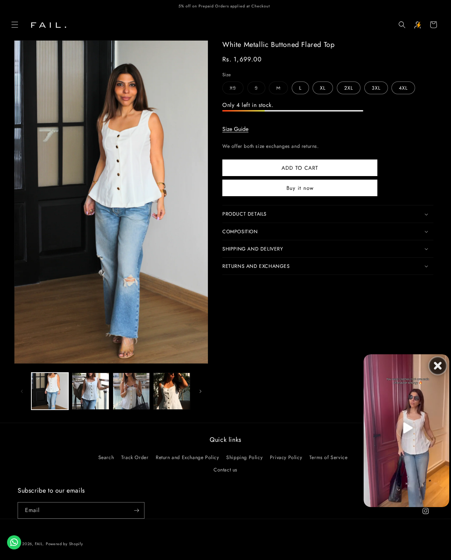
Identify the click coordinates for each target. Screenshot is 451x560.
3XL (376, 87)
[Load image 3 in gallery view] (131, 391)
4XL (403, 87)
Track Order (135, 457)
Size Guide (235, 129)
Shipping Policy (244, 457)
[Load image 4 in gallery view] (171, 391)
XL (323, 87)
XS (236, 89)
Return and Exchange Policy (187, 457)
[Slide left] (22, 391)
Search (106, 457)
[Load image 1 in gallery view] (49, 391)
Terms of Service (328, 457)
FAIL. (39, 544)
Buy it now (300, 188)
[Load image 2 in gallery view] (90, 391)
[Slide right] (200, 391)
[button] (15, 24)
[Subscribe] (136, 510)
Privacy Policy (286, 457)
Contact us (225, 469)
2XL (348, 87)
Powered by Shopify (64, 544)
